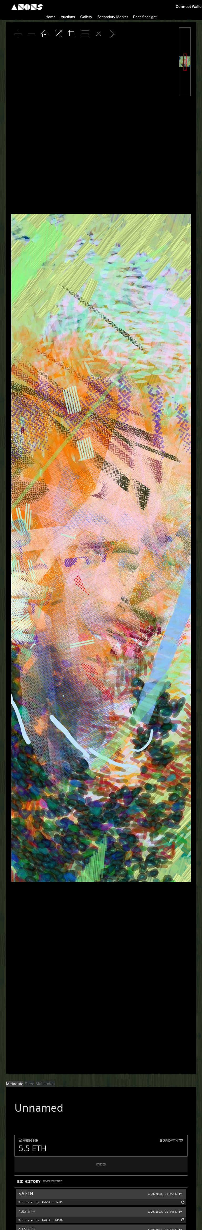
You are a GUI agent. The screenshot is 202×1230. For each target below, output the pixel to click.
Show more (25, 1162)
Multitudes (45, 1084)
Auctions (68, 17)
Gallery (86, 17)
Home (50, 17)
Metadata (14, 1084)
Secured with (168, 1192)
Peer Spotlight (144, 17)
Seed (29, 1084)
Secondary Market (112, 17)
